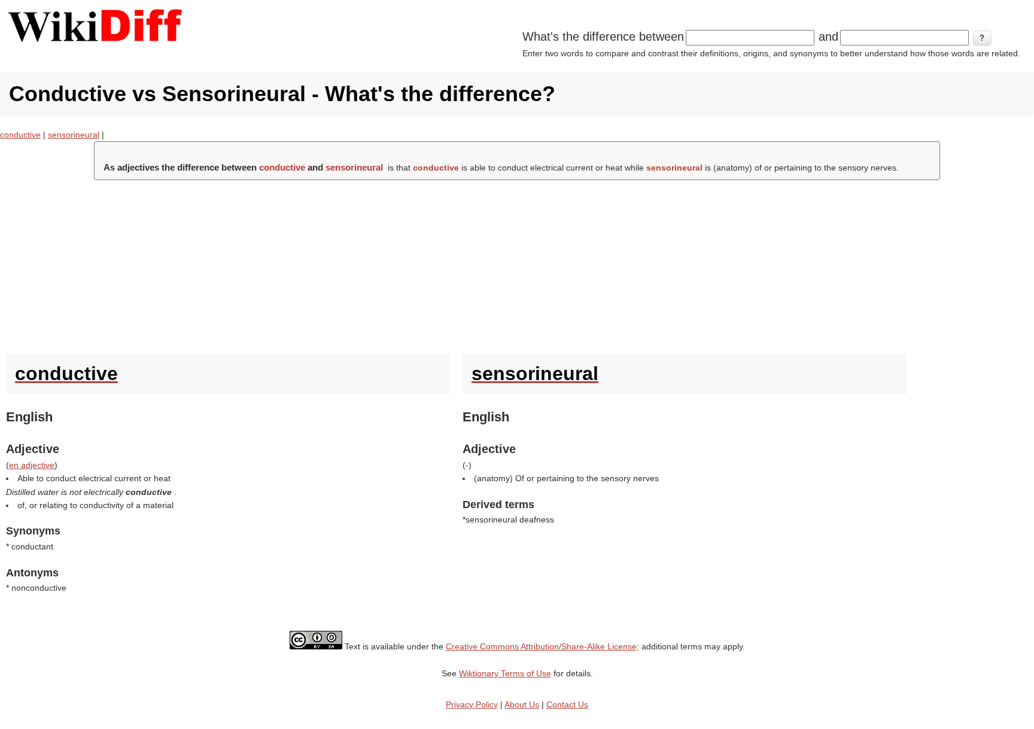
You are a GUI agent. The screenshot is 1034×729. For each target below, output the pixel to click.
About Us (521, 704)
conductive (20, 134)
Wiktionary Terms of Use (505, 673)
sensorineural (73, 134)
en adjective (31, 465)
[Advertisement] (517, 264)
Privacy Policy (472, 704)
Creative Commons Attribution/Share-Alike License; (542, 646)
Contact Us (567, 704)
